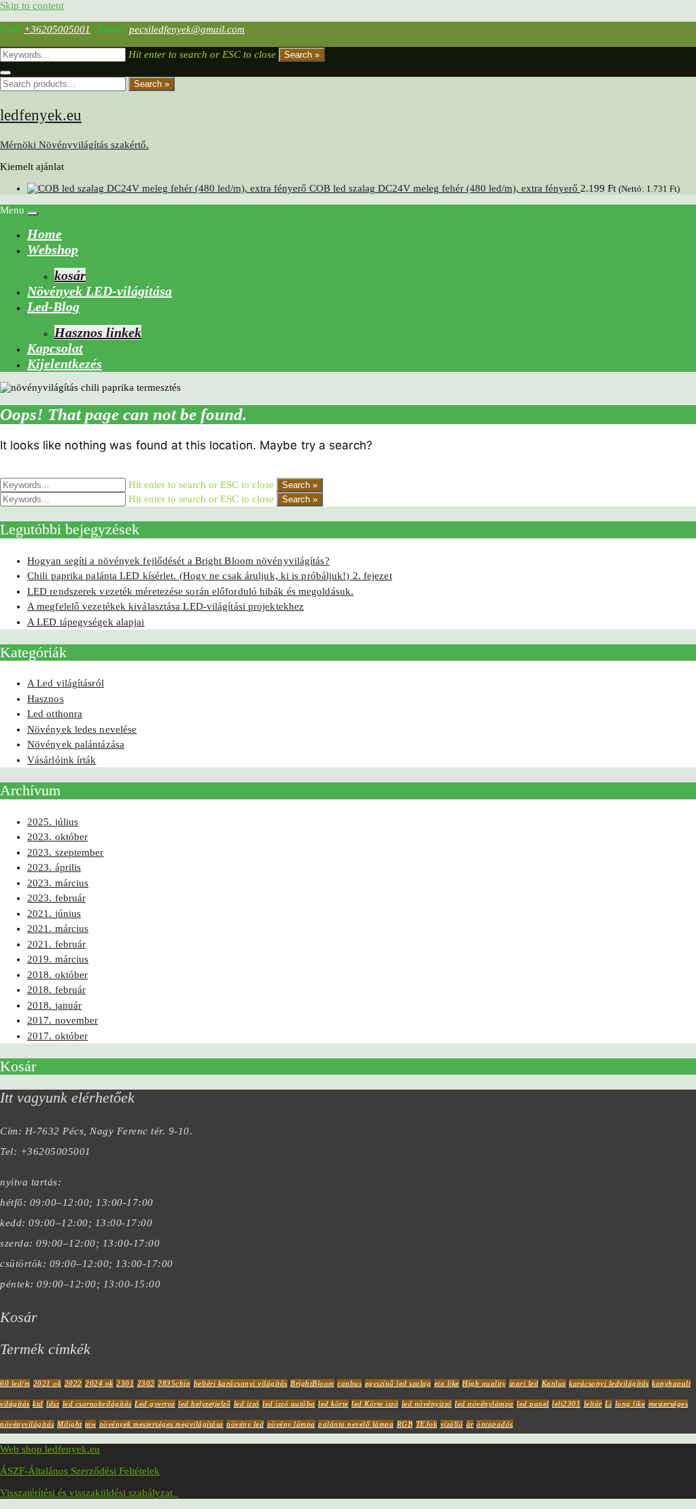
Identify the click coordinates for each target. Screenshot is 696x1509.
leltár (593, 1404)
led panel (533, 1404)
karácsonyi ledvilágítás (609, 1383)
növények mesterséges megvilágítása (161, 1424)
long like (630, 1404)
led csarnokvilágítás (97, 1404)
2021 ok (47, 1383)
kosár (70, 275)
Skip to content (32, 5)
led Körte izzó (374, 1404)
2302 (146, 1383)
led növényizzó (427, 1404)
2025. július (52, 821)
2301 (125, 1383)
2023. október (57, 836)
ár (470, 1424)
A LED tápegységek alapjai (86, 622)
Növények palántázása (75, 744)
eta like (446, 1383)
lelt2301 (566, 1404)
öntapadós (494, 1424)
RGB (405, 1424)
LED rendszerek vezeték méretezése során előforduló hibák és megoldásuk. (190, 591)
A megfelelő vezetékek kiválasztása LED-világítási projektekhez (165, 606)
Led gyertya (155, 1404)
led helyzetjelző (204, 1404)
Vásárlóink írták (62, 760)
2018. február (56, 989)
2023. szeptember (65, 852)
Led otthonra (54, 713)
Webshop (52, 249)
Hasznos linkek (97, 332)
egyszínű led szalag (398, 1383)
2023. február (56, 897)
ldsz (52, 1404)
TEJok (427, 1424)
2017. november (62, 1020)
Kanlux (554, 1383)
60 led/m (15, 1383)
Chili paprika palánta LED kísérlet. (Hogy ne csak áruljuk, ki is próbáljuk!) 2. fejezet (209, 575)
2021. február (56, 944)
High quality (484, 1383)
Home (44, 233)
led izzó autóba (288, 1404)
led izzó (247, 1404)
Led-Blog (53, 306)
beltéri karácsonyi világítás (241, 1383)
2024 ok (99, 1383)
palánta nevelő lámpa (356, 1424)
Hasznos (45, 698)
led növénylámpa (484, 1404)
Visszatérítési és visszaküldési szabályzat (89, 1492)
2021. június (54, 913)
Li (608, 1404)
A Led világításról (65, 683)
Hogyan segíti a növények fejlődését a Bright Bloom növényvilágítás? (178, 560)
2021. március (57, 928)
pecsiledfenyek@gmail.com (187, 29)
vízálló (452, 1424)
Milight (69, 1424)
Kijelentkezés (64, 363)
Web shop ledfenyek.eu (50, 1449)
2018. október (57, 974)
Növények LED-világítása (99, 290)
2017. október (57, 1035)
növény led (245, 1424)
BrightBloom (312, 1383)
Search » (301, 55)
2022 (73, 1383)
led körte (333, 1404)
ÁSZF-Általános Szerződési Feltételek (80, 1470)
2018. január (54, 1005)
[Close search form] (5, 73)
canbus (349, 1383)
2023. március (57, 883)
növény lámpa (291, 1424)
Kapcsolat (55, 348)
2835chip (174, 1383)
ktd (38, 1404)
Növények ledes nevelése (82, 729)
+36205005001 (57, 29)
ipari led (524, 1383)
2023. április (54, 867)
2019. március (57, 959)
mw (90, 1424)
